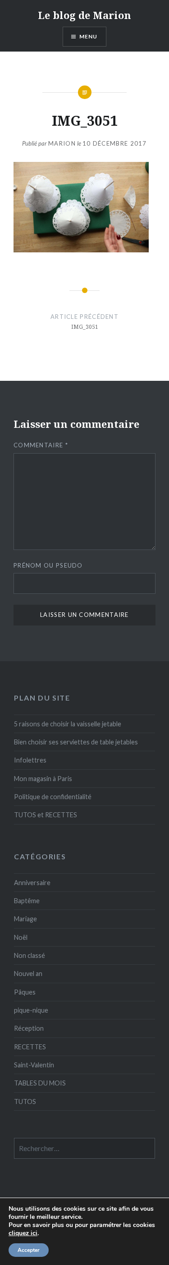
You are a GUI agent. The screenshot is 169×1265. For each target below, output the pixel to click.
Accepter (29, 1250)
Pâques (25, 992)
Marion (62, 143)
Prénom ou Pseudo (48, 565)
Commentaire (41, 445)
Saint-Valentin (34, 1065)
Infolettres (30, 760)
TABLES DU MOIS (40, 1083)
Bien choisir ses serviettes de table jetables (76, 742)
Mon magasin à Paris (43, 778)
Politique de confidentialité (52, 797)
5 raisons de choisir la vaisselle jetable (67, 724)
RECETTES (30, 1047)
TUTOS (25, 1101)
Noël (20, 937)
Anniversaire (32, 882)
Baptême (27, 901)
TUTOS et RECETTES (45, 815)
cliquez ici (23, 1233)
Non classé (29, 955)
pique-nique (31, 1010)
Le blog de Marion (84, 15)
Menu (88, 36)
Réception (29, 1028)
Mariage (25, 919)
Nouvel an (28, 973)
